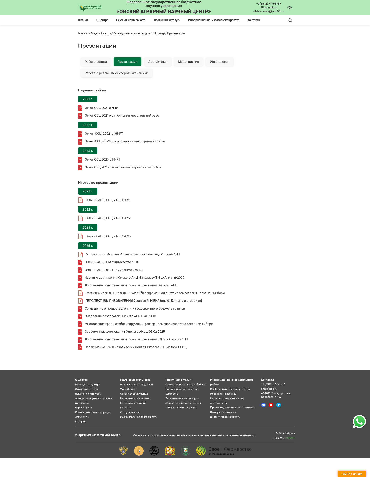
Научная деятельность (135, 379)
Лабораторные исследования (183, 403)
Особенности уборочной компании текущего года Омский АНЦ (132, 254)
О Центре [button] (102, 20)
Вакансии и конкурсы (88, 393)
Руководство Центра (87, 384)
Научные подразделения (135, 398)
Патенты (125, 407)
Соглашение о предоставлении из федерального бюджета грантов (134, 308)
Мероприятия (188, 61)
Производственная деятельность (232, 407)
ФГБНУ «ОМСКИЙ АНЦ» (99, 435)
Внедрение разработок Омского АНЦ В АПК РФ (120, 316)
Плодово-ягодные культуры (182, 398)
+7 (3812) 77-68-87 (273, 384)
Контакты (253, 20)
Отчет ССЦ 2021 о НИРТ (102, 108)
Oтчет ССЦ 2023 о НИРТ (102, 159)
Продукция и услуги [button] (167, 20)
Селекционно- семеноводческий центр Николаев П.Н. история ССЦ (135, 347)
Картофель (171, 393)
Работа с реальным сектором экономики (116, 73)
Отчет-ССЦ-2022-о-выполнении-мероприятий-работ (124, 141)
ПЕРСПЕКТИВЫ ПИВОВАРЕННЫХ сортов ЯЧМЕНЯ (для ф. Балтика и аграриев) (143, 301)
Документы (82, 416)
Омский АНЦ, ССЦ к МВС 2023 (108, 236)
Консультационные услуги (181, 407)
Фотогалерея (219, 61)
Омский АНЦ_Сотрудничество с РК (111, 262)
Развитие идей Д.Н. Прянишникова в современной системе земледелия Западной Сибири (155, 293)
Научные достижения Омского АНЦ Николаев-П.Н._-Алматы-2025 (134, 277)
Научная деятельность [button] (131, 20)
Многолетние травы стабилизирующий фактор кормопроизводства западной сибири (148, 324)
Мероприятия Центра (223, 393)
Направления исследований (137, 384)
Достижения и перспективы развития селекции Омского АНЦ (130, 285)
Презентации (128, 61)
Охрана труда (83, 407)
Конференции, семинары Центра (230, 389)
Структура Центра (86, 389)
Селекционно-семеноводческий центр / (140, 33)
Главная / (84, 33)
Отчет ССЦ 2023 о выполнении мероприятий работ (122, 167)
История (80, 421)
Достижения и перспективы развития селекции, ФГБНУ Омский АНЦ (136, 339)
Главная (83, 20)
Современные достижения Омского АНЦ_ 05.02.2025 (124, 331)
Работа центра (96, 61)
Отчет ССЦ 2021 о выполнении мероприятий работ (122, 115)
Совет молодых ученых (134, 393)
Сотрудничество (130, 412)
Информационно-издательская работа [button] (213, 20)
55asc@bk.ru (269, 389)
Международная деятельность (138, 416)
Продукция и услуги (178, 379)
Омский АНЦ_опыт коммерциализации (114, 270)
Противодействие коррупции (93, 412)
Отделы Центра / (102, 33)
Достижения (157, 61)
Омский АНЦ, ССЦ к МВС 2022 (108, 218)
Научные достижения (133, 403)
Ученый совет (128, 389)
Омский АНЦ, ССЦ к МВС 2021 (107, 200)
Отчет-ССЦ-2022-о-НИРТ (103, 133)
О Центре (81, 379)
